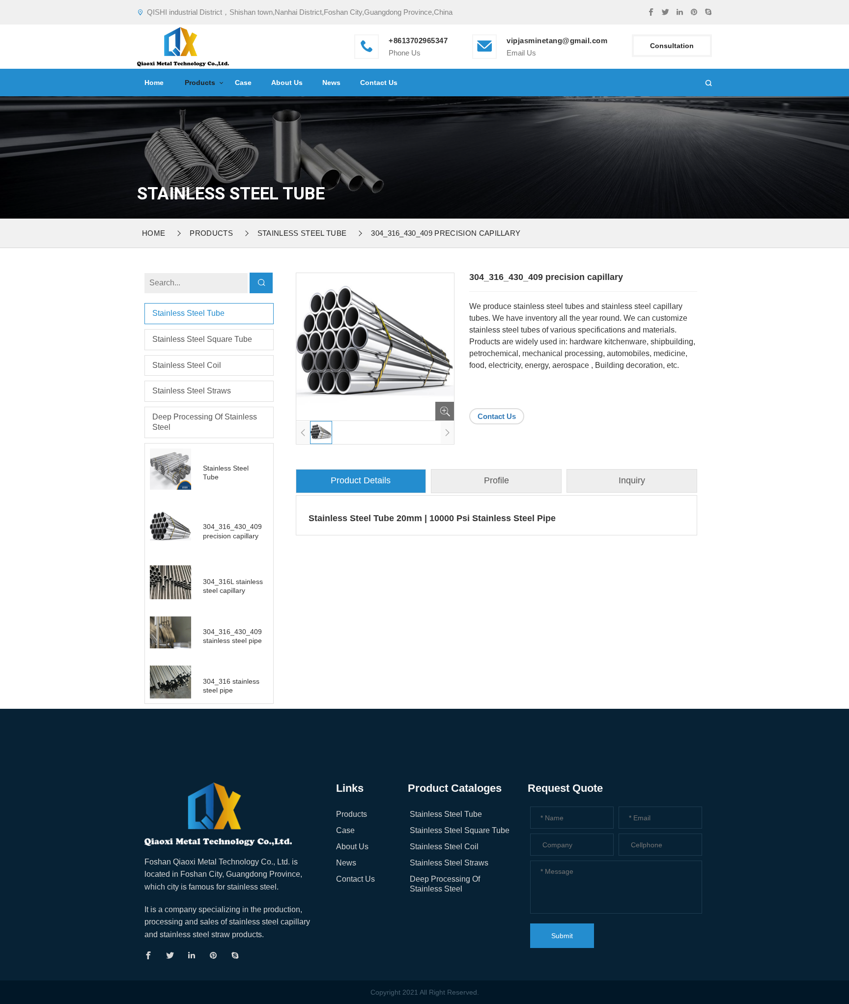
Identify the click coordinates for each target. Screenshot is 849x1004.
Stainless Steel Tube (301, 233)
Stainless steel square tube (202, 339)
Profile (496, 480)
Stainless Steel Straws (191, 391)
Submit (562, 936)
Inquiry (632, 480)
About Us (287, 82)
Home (154, 82)
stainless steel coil (186, 365)
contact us (378, 82)
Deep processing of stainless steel (204, 422)
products (200, 82)
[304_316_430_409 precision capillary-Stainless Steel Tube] (183, 45)
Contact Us (497, 416)
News (331, 82)
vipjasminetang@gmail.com (557, 40)
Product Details (361, 480)
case (243, 82)
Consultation (672, 46)
